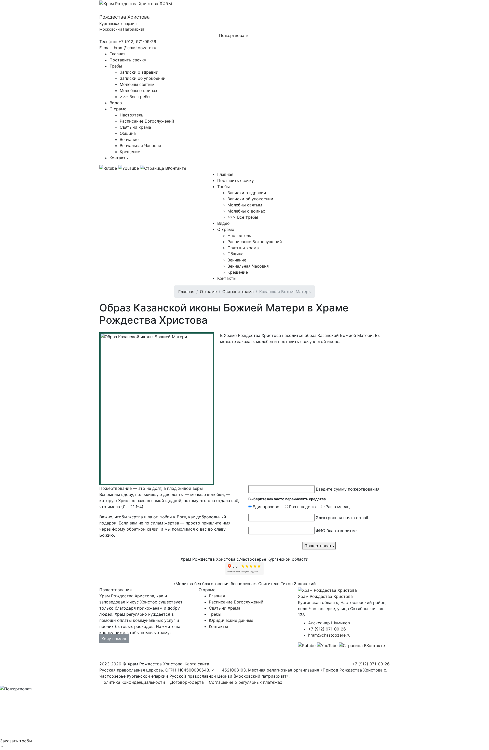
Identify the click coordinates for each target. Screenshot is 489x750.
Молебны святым (137, 84)
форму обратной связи (135, 529)
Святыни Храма (224, 608)
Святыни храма (135, 127)
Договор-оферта (187, 682)
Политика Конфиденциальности (133, 682)
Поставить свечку (128, 59)
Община (128, 133)
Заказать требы (16, 740)
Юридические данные (231, 620)
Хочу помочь (114, 638)
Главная (118, 53)
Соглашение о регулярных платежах (245, 682)
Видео (116, 102)
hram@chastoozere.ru (135, 47)
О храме (118, 108)
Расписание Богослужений (147, 121)
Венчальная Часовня (140, 145)
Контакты (119, 157)
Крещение (130, 151)
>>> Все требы (135, 96)
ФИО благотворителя (337, 530)
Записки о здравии (139, 72)
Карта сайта (197, 663)
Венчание (129, 139)
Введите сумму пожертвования (347, 489)
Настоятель (131, 114)
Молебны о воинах (138, 90)
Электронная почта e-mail (342, 517)
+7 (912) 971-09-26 (137, 41)
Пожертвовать (234, 35)
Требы (116, 66)
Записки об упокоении (143, 78)
